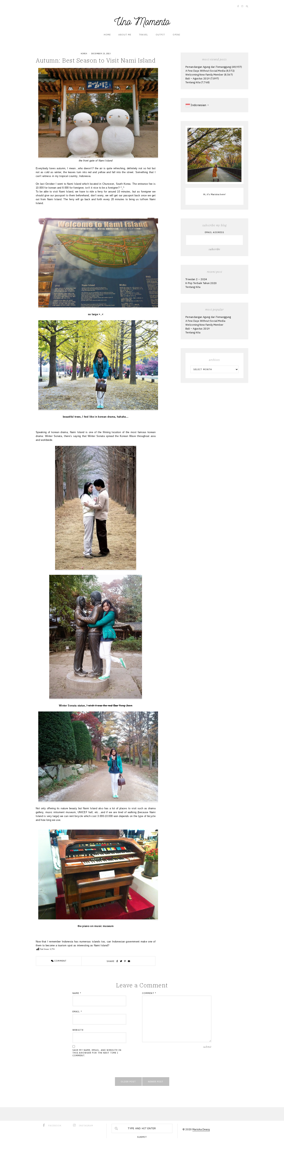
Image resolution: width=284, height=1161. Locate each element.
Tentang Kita (192, 82)
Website (77, 1030)
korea (84, 53)
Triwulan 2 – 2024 (196, 279)
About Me (124, 34)
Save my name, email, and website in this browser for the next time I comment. (97, 1053)
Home (107, 34)
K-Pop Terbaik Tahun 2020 (201, 283)
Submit (142, 1137)
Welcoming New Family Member (204, 74)
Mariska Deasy (201, 1129)
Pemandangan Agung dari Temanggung (208, 67)
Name (76, 993)
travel (143, 34)
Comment (60, 960)
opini (176, 34)
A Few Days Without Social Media (205, 70)
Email (77, 1011)
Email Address (214, 232)
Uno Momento (142, 21)
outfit (160, 34)
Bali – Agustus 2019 (197, 78)
